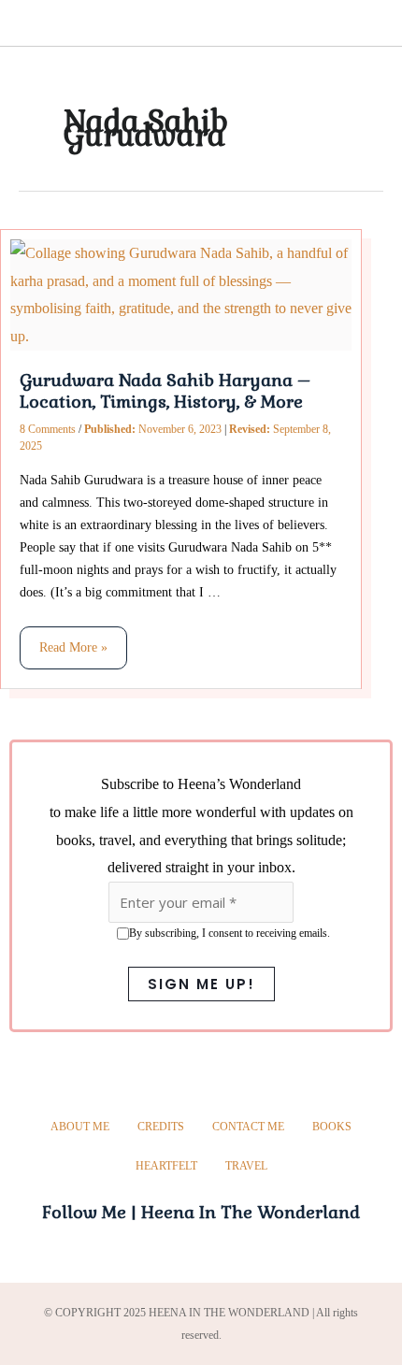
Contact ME (248, 1126)
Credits (160, 1126)
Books (332, 1126)
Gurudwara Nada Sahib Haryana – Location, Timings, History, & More (165, 390)
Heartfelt (166, 1165)
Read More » (73, 640)
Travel (246, 1165)
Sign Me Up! (201, 984)
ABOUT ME (79, 1126)
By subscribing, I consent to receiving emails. (229, 933)
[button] (24, 26)
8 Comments (48, 429)
